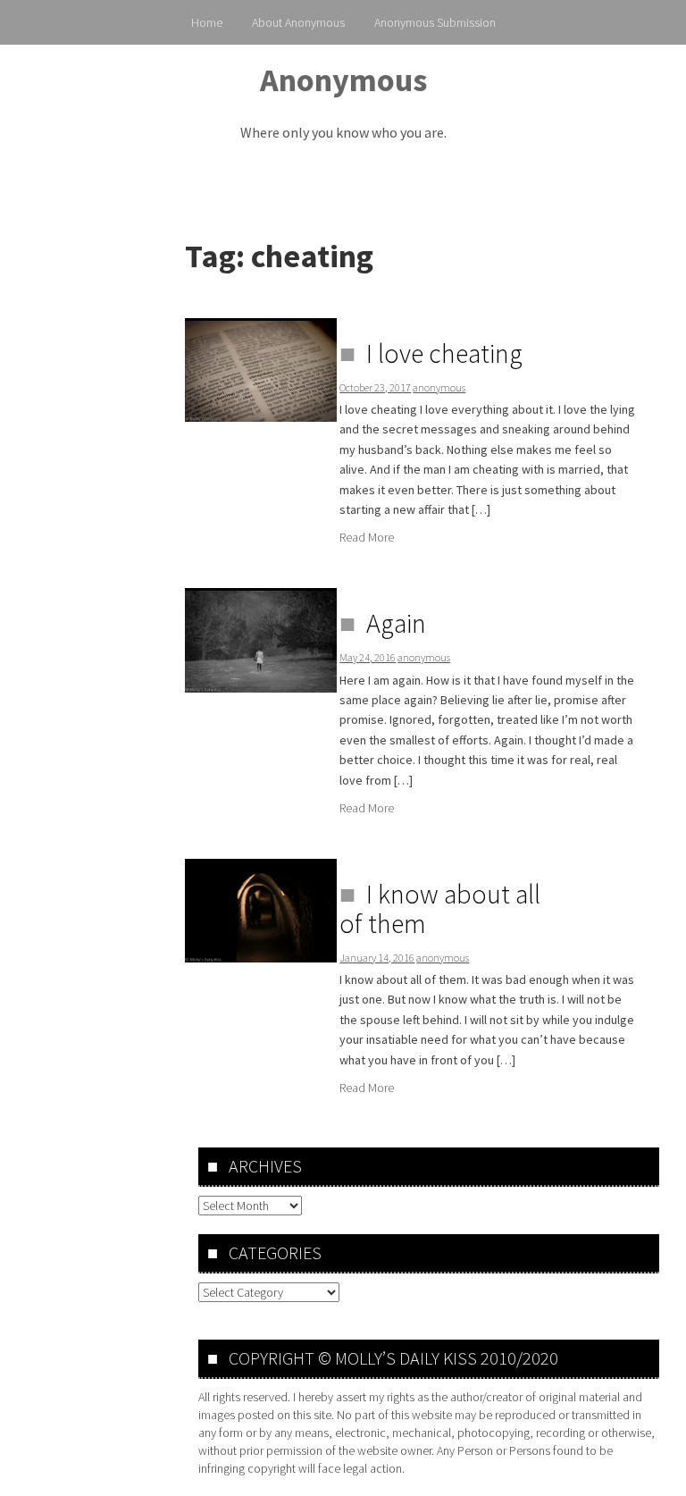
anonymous (439, 387)
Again (396, 623)
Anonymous (343, 80)
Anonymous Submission (435, 22)
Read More (366, 537)
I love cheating (444, 353)
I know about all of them (439, 908)
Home (206, 22)
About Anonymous (298, 22)
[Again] (261, 641)
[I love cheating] (261, 370)
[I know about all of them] (261, 911)
